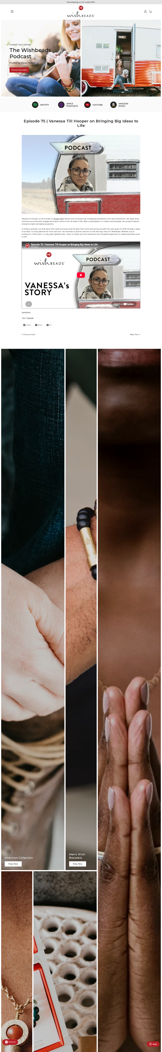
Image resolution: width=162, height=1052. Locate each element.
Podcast (30, 318)
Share (40, 325)
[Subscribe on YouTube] (94, 105)
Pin (50, 325)
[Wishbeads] (81, 11)
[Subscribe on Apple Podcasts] (68, 105)
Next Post (134, 334)
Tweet (28, 325)
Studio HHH (59, 219)
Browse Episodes (19, 70)
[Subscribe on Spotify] (42, 105)
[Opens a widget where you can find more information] (153, 1044)
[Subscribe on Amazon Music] (120, 105)
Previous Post (29, 334)
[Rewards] (10, 1042)
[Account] (145, 11)
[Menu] (12, 11)
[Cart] (151, 11)
